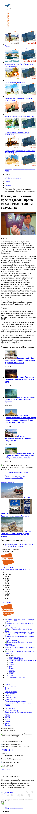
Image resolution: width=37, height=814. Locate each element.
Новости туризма (11, 692)
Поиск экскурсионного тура (15, 476)
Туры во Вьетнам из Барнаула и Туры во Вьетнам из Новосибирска (19, 545)
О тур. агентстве (11, 686)
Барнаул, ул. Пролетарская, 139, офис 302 (15, 569)
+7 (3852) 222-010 (7, 567)
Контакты (8, 699)
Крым (7, 714)
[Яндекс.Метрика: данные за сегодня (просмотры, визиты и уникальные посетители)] (7, 793)
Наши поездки (10, 693)
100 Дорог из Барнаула (13, 178)
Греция (7, 721)
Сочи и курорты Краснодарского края (18, 712)
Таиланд (8, 723)
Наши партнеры (10, 697)
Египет (7, 719)
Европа (7, 716)
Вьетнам (8, 185)
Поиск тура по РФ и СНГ (14, 478)
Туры (7, 688)
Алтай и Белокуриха (12, 710)
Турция (7, 717)
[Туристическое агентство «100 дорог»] (7, 565)
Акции (7, 690)
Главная (7, 684)
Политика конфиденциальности (16, 701)
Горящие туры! (10, 708)
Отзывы (8, 695)
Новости (8, 182)
